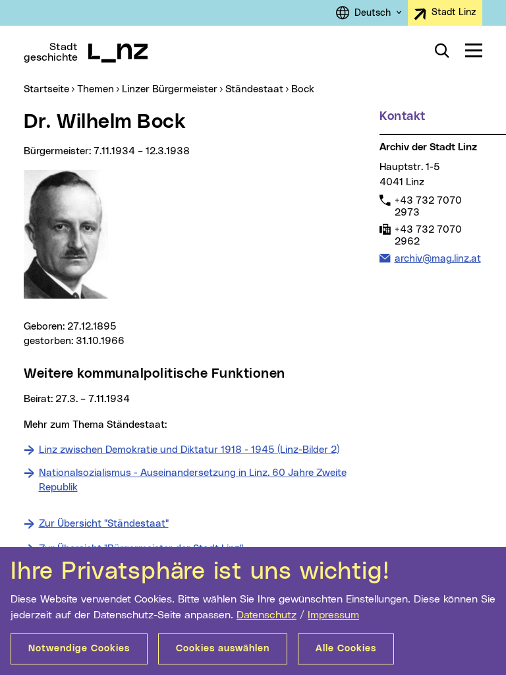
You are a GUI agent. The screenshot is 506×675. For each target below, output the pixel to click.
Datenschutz (266, 615)
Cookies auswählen (222, 648)
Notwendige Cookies (79, 648)
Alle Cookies (346, 648)
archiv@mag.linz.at (437, 258)
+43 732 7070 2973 (428, 206)
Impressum (333, 615)
